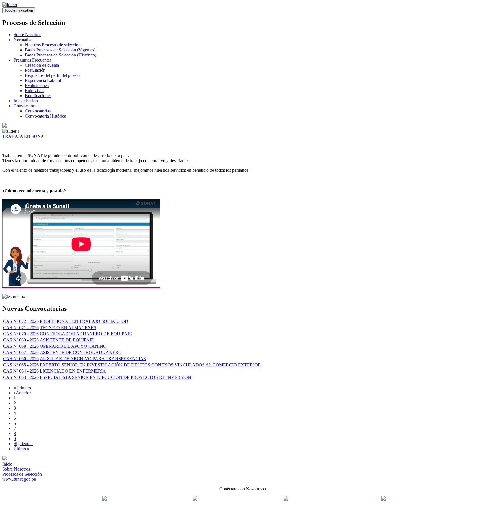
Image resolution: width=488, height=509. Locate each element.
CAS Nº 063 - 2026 (21, 377)
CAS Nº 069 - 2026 (21, 340)
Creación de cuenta (42, 65)
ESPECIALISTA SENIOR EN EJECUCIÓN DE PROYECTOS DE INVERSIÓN (115, 377)
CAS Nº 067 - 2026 (21, 352)
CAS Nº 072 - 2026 (21, 321)
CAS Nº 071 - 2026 (21, 327)
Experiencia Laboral (43, 80)
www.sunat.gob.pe (19, 479)
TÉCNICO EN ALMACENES (68, 327)
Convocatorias (26, 105)
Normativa (23, 39)
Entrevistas (34, 90)
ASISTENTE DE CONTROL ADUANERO (81, 352)
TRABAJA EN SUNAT (24, 136)
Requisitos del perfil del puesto (52, 75)
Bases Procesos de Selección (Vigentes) (60, 49)
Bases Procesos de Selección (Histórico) (60, 55)
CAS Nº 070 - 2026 (21, 333)
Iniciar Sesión (26, 100)
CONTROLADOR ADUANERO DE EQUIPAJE (86, 333)
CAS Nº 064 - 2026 (21, 371)
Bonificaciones (38, 95)
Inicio (7, 464)
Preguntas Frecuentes (32, 60)
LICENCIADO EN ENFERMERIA (73, 371)
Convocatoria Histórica (45, 116)
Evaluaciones (37, 85)
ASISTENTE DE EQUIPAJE (67, 340)
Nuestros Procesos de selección (52, 44)
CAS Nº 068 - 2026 (21, 346)
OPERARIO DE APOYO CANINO (73, 346)
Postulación (35, 70)
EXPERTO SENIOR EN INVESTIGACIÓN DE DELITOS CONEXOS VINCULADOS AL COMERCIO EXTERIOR (150, 364)
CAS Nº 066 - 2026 (21, 358)
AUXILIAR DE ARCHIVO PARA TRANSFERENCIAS (93, 358)
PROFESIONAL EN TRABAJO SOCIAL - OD (84, 321)
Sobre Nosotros (27, 34)
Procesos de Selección (22, 474)
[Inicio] (9, 4)
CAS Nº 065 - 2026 (21, 364)
